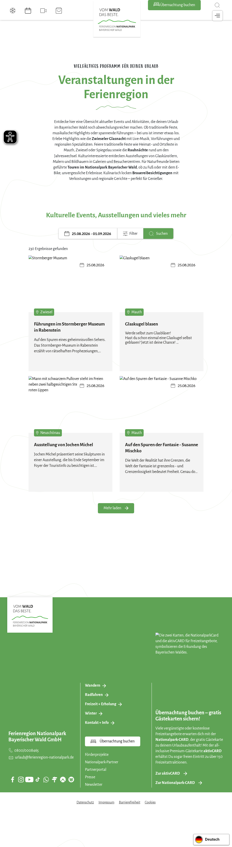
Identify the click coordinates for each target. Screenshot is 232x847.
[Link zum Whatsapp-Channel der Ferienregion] (46, 779)
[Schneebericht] (12, 10)
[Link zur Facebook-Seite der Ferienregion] (12, 779)
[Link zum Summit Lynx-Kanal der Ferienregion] (71, 779)
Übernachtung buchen (177, 5)
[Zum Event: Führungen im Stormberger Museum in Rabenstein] (70, 286)
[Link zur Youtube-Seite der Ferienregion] (29, 779)
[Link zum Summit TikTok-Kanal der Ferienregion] (37, 779)
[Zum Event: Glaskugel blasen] (161, 286)
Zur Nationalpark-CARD (175, 783)
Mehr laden (112, 508)
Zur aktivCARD (167, 773)
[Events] (28, 10)
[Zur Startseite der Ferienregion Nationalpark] (117, 19)
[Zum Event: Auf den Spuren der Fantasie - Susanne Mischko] (161, 407)
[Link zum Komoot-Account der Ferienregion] (62, 779)
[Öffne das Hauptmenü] (217, 15)
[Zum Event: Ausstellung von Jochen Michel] (70, 407)
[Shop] (58, 10)
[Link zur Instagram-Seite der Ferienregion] (21, 779)
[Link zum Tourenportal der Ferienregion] (54, 779)
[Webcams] (43, 10)
